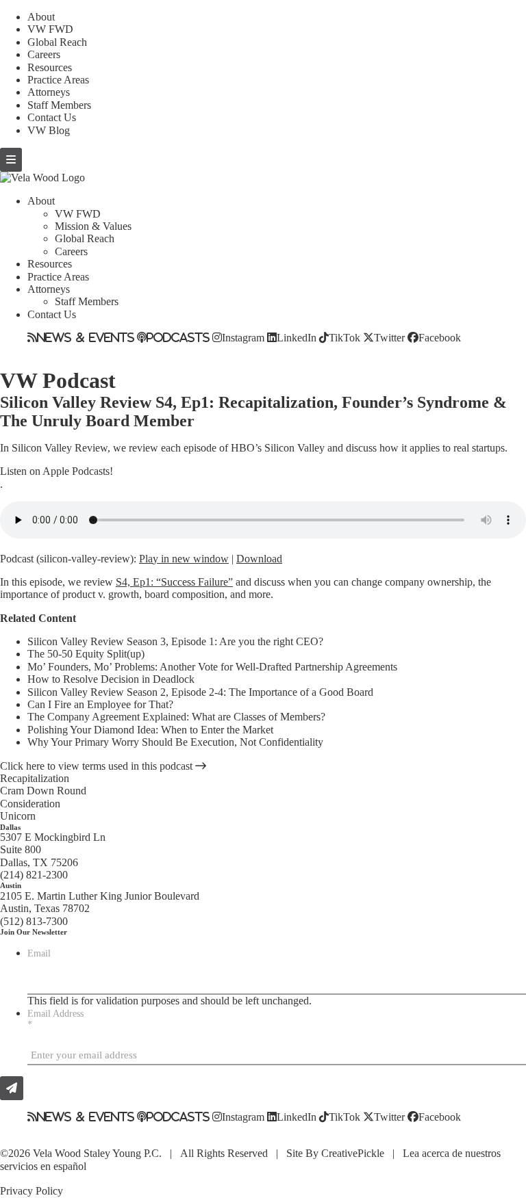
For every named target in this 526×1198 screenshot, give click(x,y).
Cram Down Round (43, 790)
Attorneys (48, 92)
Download (259, 558)
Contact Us (51, 117)
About (41, 17)
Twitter (389, 337)
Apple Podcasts (76, 471)
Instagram (243, 337)
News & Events (85, 337)
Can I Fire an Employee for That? (100, 704)
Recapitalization (34, 778)
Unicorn (18, 816)
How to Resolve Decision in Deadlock (111, 679)
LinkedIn (296, 337)
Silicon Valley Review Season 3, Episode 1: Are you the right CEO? (175, 641)
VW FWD (50, 29)
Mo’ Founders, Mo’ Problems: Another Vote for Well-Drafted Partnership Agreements (212, 667)
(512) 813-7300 (34, 921)
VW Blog (48, 130)
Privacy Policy (31, 1191)
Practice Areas (58, 80)
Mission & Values (93, 226)
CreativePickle (352, 1153)
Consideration (30, 803)
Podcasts (178, 337)
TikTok (344, 337)
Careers (43, 54)
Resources (49, 67)
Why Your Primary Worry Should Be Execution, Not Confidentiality (175, 742)
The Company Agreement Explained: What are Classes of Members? (176, 716)
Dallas (10, 827)
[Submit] (11, 1088)
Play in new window (184, 558)
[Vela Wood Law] (42, 177)
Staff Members (59, 105)
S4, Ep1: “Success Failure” (174, 582)
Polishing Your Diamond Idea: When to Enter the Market (150, 729)
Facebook (439, 337)
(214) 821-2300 (34, 875)
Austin (10, 885)
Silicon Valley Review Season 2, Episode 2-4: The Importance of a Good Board (200, 692)
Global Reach (57, 42)
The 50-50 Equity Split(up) (86, 654)
